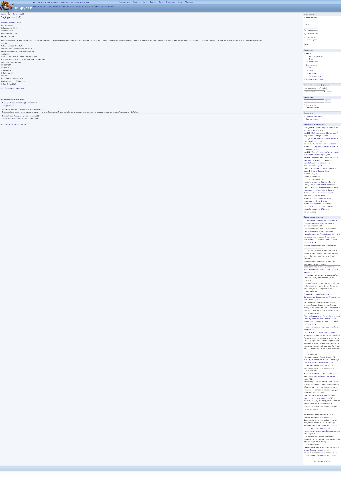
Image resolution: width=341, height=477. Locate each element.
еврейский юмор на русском (12, 88)
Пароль (306, 24)
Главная (3, 14)
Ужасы (335, 270)
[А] (41, 6)
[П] (76, 6)
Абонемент (189, 2)
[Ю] (104, 6)
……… (334, 289)
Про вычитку (313, 73)
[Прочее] (111, 6)
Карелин (315, 357)
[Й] (61, 6)
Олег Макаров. (309, 447)
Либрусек (22, 8)
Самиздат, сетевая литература (316, 362)
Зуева (12, 103)
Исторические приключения (314, 431)
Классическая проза (321, 376)
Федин (314, 426)
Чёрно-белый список (314, 116)
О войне (312, 300)
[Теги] (87, 2)
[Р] (78, 6)
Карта (161, 2)
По (325, 373)
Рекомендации (313, 61)
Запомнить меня (312, 33)
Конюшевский (325, 395)
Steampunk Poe (333, 373)
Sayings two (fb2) (18, 14)
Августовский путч (332, 447)
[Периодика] (62, 2)
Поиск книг (309, 97)
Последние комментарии (315, 124)
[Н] (71, 6)
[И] (59, 6)
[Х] (89, 6)
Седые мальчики (322, 297)
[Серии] (54, 2)
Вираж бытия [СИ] (333, 234)
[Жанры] (48, 2)
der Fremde (6, 109)
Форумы (153, 2)
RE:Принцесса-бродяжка (320, 185)
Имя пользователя (310, 18)
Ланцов (323, 234)
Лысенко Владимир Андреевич (316, 294)
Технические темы (315, 76)
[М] (68, 6)
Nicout (306, 357)
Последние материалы (315, 80)
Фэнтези (323, 223)
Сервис (322, 447)
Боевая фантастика (312, 223)
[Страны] (81, 2)
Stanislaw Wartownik (312, 373)
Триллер (307, 272)
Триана (320, 267)
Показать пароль (312, 30)
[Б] (43, 6)
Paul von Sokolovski (311, 316)
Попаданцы (319, 240)
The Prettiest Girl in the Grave (319, 270)
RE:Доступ (325, 182)
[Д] (50, 6)
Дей (305, 417)
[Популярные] (72, 2)
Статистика (170, 2)
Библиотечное (311, 65)
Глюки (180, 2)
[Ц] (92, 6)
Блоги (145, 2)
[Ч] (94, 6)
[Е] (52, 6)
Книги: (35, 2)
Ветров (325, 316)
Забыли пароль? (311, 40)
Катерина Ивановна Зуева (11, 22)
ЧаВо (310, 68)
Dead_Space (309, 267)
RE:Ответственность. (312, 179)
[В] (45, 6)
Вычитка (311, 70)
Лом (3, 116)
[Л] (66, 6)
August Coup (309, 450)
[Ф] (87, 6)
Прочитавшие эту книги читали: (14, 125)
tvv (305, 220)
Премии (311, 59)
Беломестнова (309, 297)
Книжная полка (124, 2)
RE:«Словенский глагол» (319, 144)
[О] (73, 6)
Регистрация (310, 37)
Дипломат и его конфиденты (327, 220)
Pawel (4, 103)
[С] (80, 6)
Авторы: (36, 6)
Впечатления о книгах (313, 217)
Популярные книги (312, 107)
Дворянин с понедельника (320, 417)
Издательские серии (315, 56)
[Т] (82, 6)
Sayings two (19, 103)
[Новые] (41, 2)
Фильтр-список (311, 105)
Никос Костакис (310, 234)
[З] (57, 6)
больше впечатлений (322, 461)
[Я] (107, 6)
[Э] (102, 6)
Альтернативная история (314, 237)
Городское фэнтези (321, 360)
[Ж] (54, 6)
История (320, 450)
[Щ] (99, 6)
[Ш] (96, 6)
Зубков (312, 220)
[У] (85, 6)
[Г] (47, 6)
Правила (136, 2)
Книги (9, 14)
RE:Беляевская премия (319, 168)
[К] (64, 6)
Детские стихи (30, 103)
